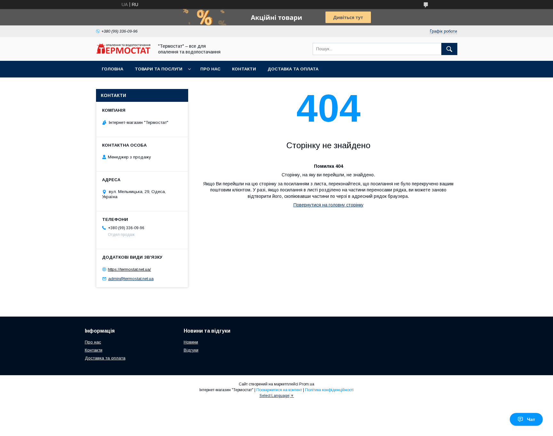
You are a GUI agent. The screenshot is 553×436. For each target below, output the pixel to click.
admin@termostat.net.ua (131, 278)
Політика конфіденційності (329, 390)
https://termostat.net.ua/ (129, 269)
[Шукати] (449, 49)
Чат (531, 419)
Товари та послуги (158, 69)
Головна (112, 69)
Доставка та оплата (293, 69)
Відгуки (191, 350)
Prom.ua (306, 384)
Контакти (244, 69)
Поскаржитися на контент (279, 390)
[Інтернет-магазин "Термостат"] (123, 52)
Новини (191, 342)
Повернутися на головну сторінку (328, 204)
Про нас (210, 69)
